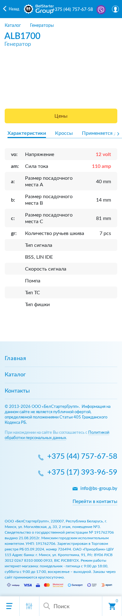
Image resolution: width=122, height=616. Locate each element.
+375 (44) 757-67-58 (72, 9)
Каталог (15, 375)
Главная (15, 358)
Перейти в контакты (95, 501)
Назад (14, 9)
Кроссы (64, 133)
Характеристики (27, 133)
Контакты (17, 391)
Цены (61, 116)
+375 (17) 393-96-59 (82, 472)
